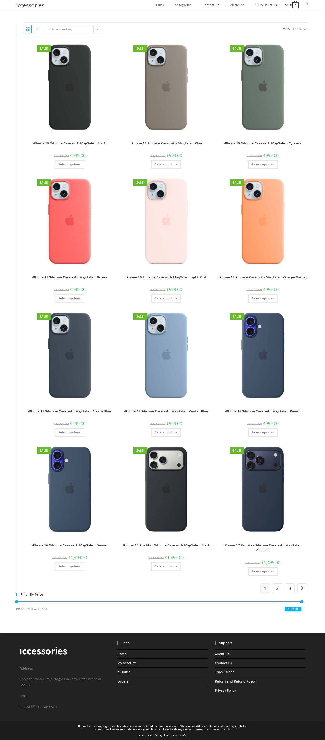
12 (294, 29)
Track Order (224, 672)
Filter (292, 609)
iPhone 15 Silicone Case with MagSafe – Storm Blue (69, 411)
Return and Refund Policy (235, 681)
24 (300, 29)
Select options (69, 164)
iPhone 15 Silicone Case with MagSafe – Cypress (262, 143)
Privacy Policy (225, 690)
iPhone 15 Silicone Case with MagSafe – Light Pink (166, 277)
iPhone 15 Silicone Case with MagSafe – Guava (69, 277)
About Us (222, 654)
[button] (100, 47)
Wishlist (123, 672)
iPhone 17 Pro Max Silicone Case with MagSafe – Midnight (263, 547)
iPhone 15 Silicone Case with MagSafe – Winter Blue (166, 411)
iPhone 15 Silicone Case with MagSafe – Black (69, 143)
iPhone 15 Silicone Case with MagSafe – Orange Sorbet (262, 277)
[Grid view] (28, 29)
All (306, 29)
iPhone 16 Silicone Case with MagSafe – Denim (262, 411)
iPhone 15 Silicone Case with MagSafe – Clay (166, 143)
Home (122, 654)
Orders (122, 681)
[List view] (38, 29)
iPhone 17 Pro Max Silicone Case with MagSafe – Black (166, 545)
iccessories (30, 5)
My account (126, 663)
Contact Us (223, 663)
